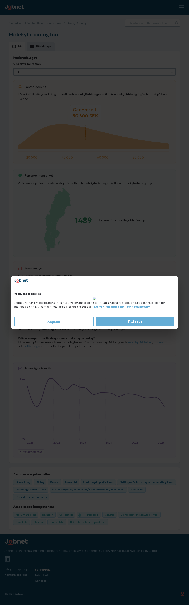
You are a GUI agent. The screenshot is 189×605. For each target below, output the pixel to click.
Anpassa (54, 321)
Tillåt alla (135, 321)
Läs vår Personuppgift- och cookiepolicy (122, 307)
